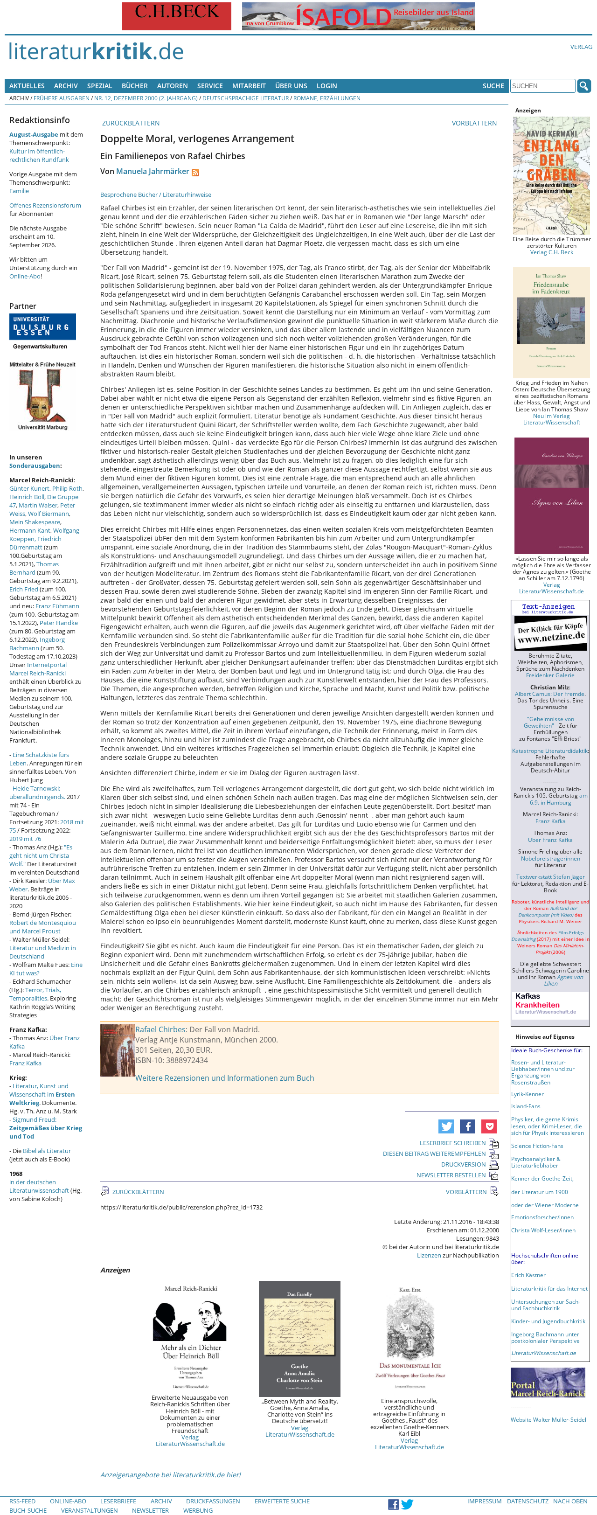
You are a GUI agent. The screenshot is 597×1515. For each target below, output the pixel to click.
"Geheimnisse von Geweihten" (549, 722)
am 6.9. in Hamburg (559, 799)
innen (568, 1230)
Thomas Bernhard (34, 568)
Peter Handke (59, 623)
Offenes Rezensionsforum (45, 205)
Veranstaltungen (89, 1510)
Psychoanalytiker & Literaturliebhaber (536, 1162)
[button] (446, 1126)
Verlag (581, 46)
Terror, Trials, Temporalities (35, 994)
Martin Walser (38, 505)
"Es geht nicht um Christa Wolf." (40, 855)
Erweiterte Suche (282, 1501)
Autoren (172, 85)
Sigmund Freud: (45, 1127)
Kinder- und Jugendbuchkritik (548, 1321)
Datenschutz (527, 1501)
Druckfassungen (213, 1501)
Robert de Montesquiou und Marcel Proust (42, 926)
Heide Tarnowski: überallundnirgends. (37, 792)
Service (210, 85)
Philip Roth (67, 488)
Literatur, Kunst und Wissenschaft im (42, 1094)
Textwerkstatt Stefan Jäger (550, 876)
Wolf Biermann (48, 513)
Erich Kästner (528, 1275)
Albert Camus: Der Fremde (549, 693)
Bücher (135, 85)
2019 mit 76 (25, 838)
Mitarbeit (249, 85)
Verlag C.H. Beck (551, 252)
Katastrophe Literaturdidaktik (550, 750)
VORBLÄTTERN (475, 122)
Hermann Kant (29, 530)
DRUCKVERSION (463, 1164)
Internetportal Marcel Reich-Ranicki (38, 668)
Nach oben (570, 1501)
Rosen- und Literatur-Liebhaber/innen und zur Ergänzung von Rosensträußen (543, 1071)
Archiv (66, 85)
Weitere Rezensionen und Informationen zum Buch (224, 1078)
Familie (19, 191)
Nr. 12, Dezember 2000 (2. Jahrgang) (146, 98)
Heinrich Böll (26, 497)
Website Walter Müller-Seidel (548, 1419)
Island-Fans (526, 1106)
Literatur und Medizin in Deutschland (42, 952)
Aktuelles (27, 85)
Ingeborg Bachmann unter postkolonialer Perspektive (545, 1337)
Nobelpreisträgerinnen (550, 858)
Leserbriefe (118, 1501)
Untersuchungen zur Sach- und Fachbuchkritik (545, 1305)
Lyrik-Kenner (527, 1094)
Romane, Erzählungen (327, 98)
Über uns (291, 85)
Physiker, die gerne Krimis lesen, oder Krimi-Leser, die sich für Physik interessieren (547, 1125)
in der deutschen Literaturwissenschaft (39, 1186)
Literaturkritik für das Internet (549, 1288)
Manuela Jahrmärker (152, 171)
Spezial (99, 85)
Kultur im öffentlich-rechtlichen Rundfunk (39, 155)
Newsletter (150, 1510)
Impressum (484, 1501)
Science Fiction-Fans (537, 1145)
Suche (493, 85)
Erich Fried (23, 589)
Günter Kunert (29, 488)
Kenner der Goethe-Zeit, (542, 1178)
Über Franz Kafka (550, 839)
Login (327, 85)
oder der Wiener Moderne (545, 1205)
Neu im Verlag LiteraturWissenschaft (551, 419)
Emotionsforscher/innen (542, 1217)
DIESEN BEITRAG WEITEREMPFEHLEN (434, 1153)
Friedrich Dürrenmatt (35, 543)
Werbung (198, 1510)
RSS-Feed (22, 1501)
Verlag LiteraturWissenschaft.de (190, 1440)
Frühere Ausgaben (62, 98)
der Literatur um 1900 (539, 1191)
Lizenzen (429, 1255)
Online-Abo (25, 276)
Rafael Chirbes (160, 1029)
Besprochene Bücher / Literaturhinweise (155, 194)
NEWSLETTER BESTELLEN (451, 1175)
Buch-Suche (28, 1510)
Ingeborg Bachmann (37, 643)
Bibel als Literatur (47, 1151)
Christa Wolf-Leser (535, 1230)
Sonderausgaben (34, 465)
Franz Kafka (25, 1063)
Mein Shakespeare (34, 522)
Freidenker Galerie (550, 675)
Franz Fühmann (57, 606)
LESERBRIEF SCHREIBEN (453, 1143)
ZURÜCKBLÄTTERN (130, 122)
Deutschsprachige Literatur (245, 98)
